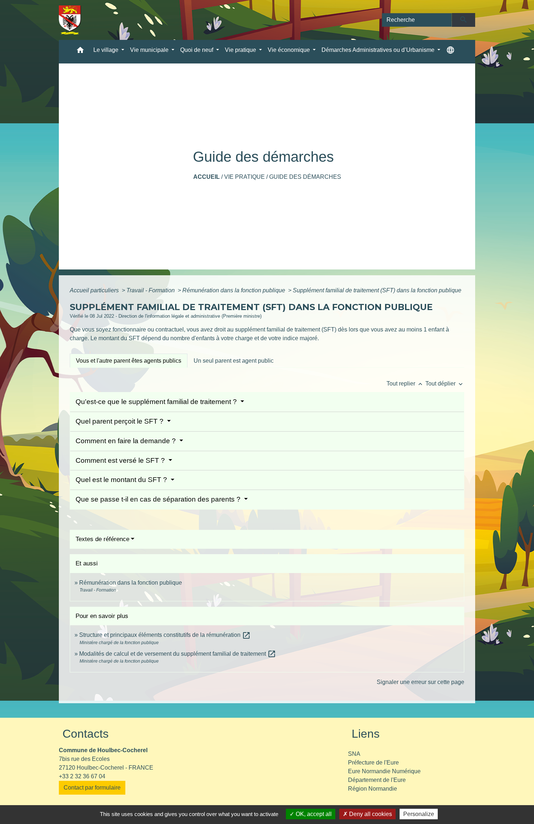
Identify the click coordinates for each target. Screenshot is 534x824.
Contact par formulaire (92, 787)
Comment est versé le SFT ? (121, 460)
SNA (354, 754)
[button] (80, 52)
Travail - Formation (151, 290)
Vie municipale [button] (150, 50)
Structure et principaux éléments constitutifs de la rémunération (165, 635)
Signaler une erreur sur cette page (420, 682)
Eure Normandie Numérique (384, 771)
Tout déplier (444, 383)
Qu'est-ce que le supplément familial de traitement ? (157, 401)
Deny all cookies (370, 814)
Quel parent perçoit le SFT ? (120, 421)
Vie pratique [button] (241, 50)
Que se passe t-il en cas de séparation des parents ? (159, 499)
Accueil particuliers (95, 290)
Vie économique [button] (289, 50)
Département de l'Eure (377, 780)
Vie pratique (244, 177)
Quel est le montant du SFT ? (122, 479)
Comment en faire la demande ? (127, 441)
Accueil (206, 177)
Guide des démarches (305, 177)
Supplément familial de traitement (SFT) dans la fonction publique (377, 290)
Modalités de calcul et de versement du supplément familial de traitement (177, 654)
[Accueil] (70, 20)
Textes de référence (102, 539)
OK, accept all (313, 814)
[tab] (128, 360)
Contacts (85, 733)
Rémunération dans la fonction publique (234, 290)
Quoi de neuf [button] (197, 50)
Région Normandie (372, 789)
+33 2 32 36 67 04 (82, 776)
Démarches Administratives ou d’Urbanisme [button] (378, 50)
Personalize (418, 814)
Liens (366, 733)
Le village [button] (106, 50)
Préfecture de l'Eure (373, 762)
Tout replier (405, 383)
